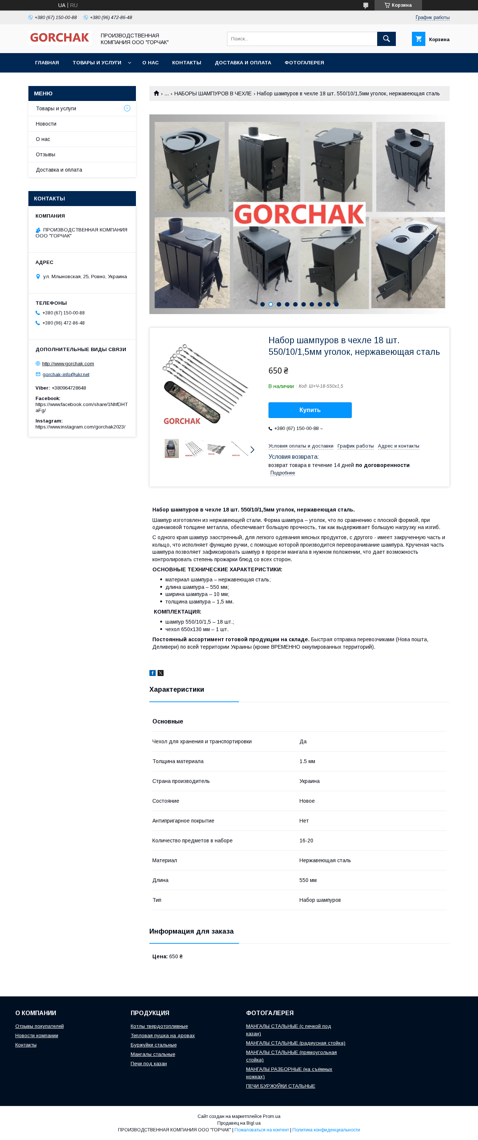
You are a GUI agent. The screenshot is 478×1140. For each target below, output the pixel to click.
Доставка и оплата (243, 62)
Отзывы (45, 154)
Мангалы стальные (153, 1054)
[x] (161, 674)
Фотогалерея (304, 62)
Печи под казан (149, 1063)
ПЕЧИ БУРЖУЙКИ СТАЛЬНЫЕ (280, 1086)
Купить (310, 410)
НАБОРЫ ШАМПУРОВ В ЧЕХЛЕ (213, 93)
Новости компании (36, 1035)
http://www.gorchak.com (68, 363)
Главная (47, 62)
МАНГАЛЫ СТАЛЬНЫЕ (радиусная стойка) (295, 1043)
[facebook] (152, 674)
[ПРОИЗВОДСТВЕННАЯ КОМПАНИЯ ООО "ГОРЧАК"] (60, 43)
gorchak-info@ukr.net (66, 374)
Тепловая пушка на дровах (163, 1035)
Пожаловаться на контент (262, 1130)
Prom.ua (271, 1116)
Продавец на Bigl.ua (239, 1123)
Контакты (186, 62)
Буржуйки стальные (154, 1045)
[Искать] (386, 39)
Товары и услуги (96, 62)
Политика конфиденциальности (326, 1130)
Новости (46, 124)
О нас (150, 62)
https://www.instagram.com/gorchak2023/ (80, 427)
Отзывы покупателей (39, 1026)
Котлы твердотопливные (159, 1026)
